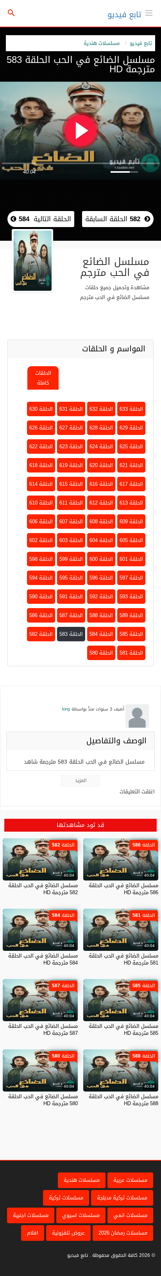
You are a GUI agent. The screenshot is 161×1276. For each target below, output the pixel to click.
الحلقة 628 (101, 428)
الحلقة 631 (71, 409)
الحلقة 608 (101, 521)
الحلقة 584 (101, 634)
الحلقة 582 (41, 634)
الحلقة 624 (101, 446)
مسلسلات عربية (130, 1180)
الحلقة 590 (41, 596)
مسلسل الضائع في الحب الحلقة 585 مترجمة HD (123, 1029)
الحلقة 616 (101, 484)
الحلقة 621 (131, 465)
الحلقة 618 (41, 465)
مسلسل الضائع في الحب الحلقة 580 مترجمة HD (43, 1100)
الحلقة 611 (71, 503)
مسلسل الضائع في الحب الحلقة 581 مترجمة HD (123, 959)
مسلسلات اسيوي (81, 1215)
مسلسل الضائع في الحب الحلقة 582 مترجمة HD (43, 888)
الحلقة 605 (131, 540)
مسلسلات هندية (102, 43)
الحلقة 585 (131, 634)
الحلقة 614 (41, 484)
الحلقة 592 (101, 596)
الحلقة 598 (41, 559)
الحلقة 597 (131, 578)
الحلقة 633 (131, 409)
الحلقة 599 (71, 559)
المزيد (80, 780)
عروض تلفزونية (68, 1233)
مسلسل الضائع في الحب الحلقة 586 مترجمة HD (123, 888)
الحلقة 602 (41, 540)
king (66, 709)
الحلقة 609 (131, 521)
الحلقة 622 (41, 446)
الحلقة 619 (71, 465)
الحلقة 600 (101, 559)
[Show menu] (149, 12)
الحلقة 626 (41, 428)
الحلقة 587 (71, 615)
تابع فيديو (124, 14)
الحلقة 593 (131, 596)
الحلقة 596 (101, 578)
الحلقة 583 (71, 634)
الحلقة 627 (71, 428)
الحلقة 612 (101, 503)
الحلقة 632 (101, 409)
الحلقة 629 (131, 428)
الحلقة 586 (41, 615)
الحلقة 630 (41, 409)
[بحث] (11, 13)
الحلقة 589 (131, 615)
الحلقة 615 (71, 484)
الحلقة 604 (101, 540)
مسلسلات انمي (130, 1215)
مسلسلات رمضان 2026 (122, 1233)
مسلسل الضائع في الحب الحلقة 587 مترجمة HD (43, 1029)
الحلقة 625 (131, 446)
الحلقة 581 (131, 653)
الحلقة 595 (71, 578)
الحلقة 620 (101, 465)
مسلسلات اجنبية (30, 1215)
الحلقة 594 (41, 578)
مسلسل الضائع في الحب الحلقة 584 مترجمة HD (43, 959)
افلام (32, 1233)
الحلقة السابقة (112, 219)
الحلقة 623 (71, 446)
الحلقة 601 (131, 559)
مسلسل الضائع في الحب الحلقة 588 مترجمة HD (123, 1100)
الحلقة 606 (41, 521)
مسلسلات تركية (66, 1198)
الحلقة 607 (71, 521)
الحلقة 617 (131, 484)
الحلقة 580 (101, 653)
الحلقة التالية (43, 219)
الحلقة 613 (131, 503)
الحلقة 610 (41, 503)
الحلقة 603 (71, 540)
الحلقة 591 (71, 596)
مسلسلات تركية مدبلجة (122, 1198)
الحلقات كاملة (43, 378)
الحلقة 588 (101, 615)
